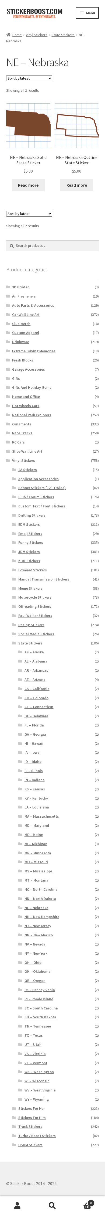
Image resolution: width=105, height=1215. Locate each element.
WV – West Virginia (40, 1090)
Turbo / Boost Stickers (37, 1135)
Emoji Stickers (30, 533)
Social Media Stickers (36, 634)
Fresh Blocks (22, 360)
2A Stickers (27, 469)
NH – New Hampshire (41, 916)
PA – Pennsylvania (39, 989)
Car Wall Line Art (26, 314)
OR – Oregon (35, 980)
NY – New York (35, 953)
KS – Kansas (34, 789)
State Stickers (63, 34)
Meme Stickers (30, 588)
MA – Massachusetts (41, 816)
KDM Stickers (29, 560)
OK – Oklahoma (37, 971)
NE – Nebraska (36, 907)
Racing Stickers (31, 624)
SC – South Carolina (41, 1008)
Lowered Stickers (32, 570)
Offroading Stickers (34, 606)
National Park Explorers (31, 414)
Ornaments (21, 424)
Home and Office (26, 396)
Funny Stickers (30, 542)
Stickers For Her (31, 1108)
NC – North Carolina (41, 889)
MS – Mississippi (38, 871)
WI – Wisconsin (37, 1081)
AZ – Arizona (35, 679)
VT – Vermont (35, 1062)
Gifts (16, 378)
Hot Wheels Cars (25, 405)
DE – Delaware (36, 716)
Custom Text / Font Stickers (41, 506)
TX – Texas (33, 1035)
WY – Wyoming (36, 1099)
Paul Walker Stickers (35, 615)
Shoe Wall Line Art (27, 451)
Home (17, 34)
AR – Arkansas (36, 670)
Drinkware (20, 341)
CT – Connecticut (39, 706)
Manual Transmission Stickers (43, 579)
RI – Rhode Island (38, 998)
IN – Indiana (34, 779)
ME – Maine (33, 834)
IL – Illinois (33, 770)
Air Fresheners (24, 296)
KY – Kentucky (36, 798)
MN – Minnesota (37, 853)
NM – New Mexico (38, 935)
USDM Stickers (30, 1144)
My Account (17, 1206)
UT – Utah (32, 1044)
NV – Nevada (35, 944)
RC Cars (18, 442)
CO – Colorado (36, 697)
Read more (28, 185)
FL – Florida (34, 725)
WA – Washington (39, 1071)
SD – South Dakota (40, 1017)
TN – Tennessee (37, 1026)
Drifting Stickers (32, 515)
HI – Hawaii (33, 743)
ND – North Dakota (40, 898)
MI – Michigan (35, 843)
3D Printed (21, 287)
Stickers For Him (32, 1117)
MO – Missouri (36, 861)
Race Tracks (22, 433)
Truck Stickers (30, 1126)
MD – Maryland (36, 825)
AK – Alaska (34, 652)
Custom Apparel (25, 332)
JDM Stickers (29, 551)
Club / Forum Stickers (36, 496)
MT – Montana (36, 880)
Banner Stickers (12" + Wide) (42, 487)
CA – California (37, 688)
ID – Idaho (32, 761)
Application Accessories (38, 478)
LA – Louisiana (36, 807)
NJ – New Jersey (37, 925)
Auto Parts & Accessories (33, 305)
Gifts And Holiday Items (31, 387)
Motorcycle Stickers (34, 597)
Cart (81, 1201)
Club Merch (21, 323)
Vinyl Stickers (36, 34)
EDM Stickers (29, 524)
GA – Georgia (35, 734)
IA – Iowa (32, 752)
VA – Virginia (35, 1053)
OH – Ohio (32, 962)
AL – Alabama (35, 661)
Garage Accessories (28, 369)
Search (52, 1206)
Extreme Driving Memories (33, 351)
